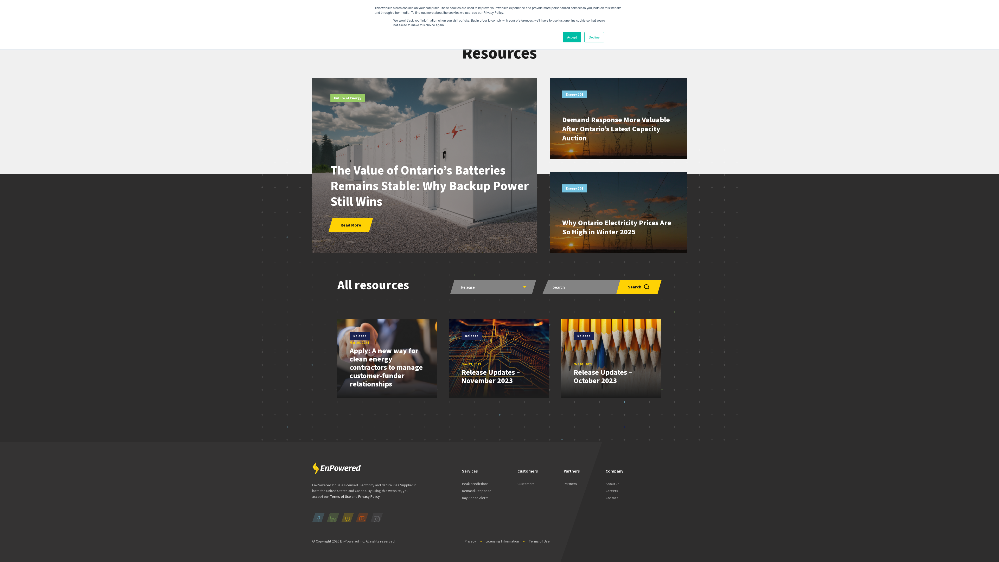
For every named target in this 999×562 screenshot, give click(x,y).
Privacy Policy (369, 496)
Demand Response (476, 491)
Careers (612, 491)
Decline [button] (594, 37)
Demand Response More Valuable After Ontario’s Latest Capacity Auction (616, 129)
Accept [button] (572, 37)
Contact (612, 498)
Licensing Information (502, 541)
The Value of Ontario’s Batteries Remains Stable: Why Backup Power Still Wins (429, 186)
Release (360, 336)
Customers (526, 484)
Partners (570, 484)
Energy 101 (574, 94)
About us (612, 484)
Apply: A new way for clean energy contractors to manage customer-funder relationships (386, 367)
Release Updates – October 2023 (603, 376)
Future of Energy (347, 98)
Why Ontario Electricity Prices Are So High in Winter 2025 (616, 227)
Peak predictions (475, 484)
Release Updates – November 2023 (491, 376)
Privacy (470, 541)
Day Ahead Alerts (475, 498)
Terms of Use (340, 496)
